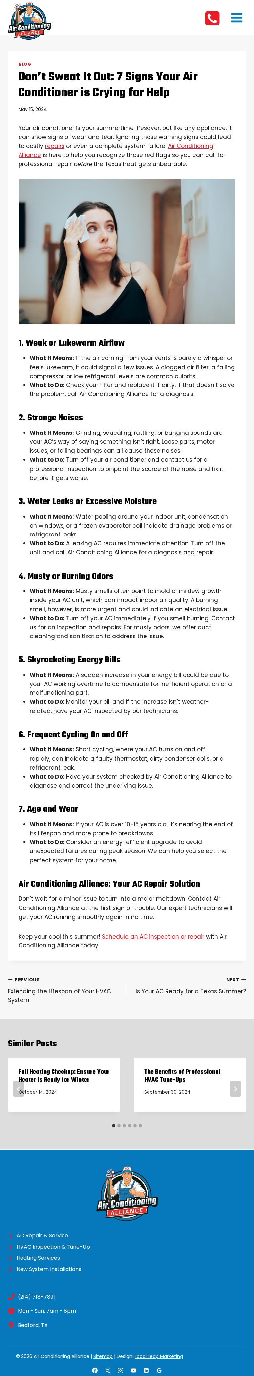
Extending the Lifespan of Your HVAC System (59, 990)
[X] (107, 1370)
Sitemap (103, 1356)
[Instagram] (120, 1370)
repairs (54, 146)
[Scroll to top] (236, 1348)
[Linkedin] (146, 1370)
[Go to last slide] (18, 1089)
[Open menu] (236, 17)
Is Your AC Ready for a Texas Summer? (191, 986)
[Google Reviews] (159, 1370)
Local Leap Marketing (159, 1356)
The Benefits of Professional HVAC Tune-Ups (182, 1076)
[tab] (113, 1125)
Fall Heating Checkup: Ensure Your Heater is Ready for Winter (64, 1076)
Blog (25, 64)
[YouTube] (133, 1370)
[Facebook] (94, 1370)
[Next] (235, 1089)
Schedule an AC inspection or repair (153, 937)
